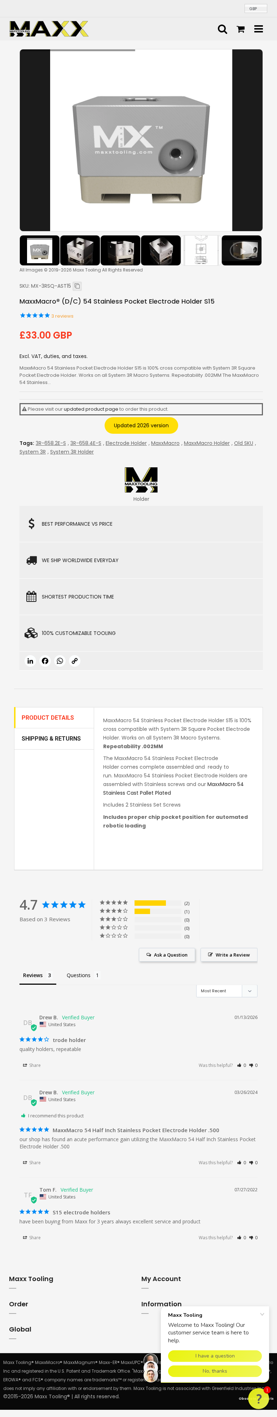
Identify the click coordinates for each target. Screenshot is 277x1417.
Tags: (26, 443)
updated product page (91, 409)
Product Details (48, 717)
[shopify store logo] (49, 28)
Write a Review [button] (233, 955)
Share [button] (34, 1065)
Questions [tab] (79, 975)
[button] (241, 1065)
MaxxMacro (165, 443)
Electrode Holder (126, 443)
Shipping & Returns (51, 738)
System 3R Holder (72, 451)
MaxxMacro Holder (207, 443)
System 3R (32, 451)
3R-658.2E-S (51, 443)
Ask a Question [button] (171, 955)
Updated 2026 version (141, 425)
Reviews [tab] (33, 975)
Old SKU (243, 443)
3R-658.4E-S (85, 443)
